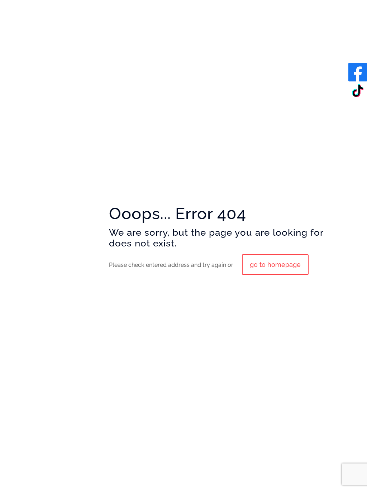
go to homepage (275, 264)
